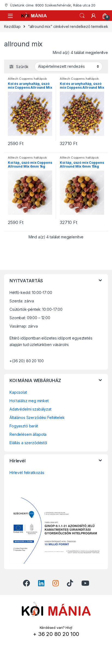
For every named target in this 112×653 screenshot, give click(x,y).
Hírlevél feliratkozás (27, 472)
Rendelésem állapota (28, 434)
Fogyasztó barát (24, 426)
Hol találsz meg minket (29, 400)
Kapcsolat (18, 392)
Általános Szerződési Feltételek (37, 417)
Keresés (82, 16)
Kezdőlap (12, 26)
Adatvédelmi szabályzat (30, 409)
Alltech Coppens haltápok (27, 79)
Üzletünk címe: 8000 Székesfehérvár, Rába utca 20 (52, 5)
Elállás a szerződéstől (28, 442)
